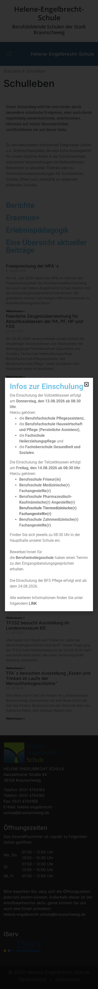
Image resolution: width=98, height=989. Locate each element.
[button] (86, 384)
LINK (33, 603)
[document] (49, 494)
